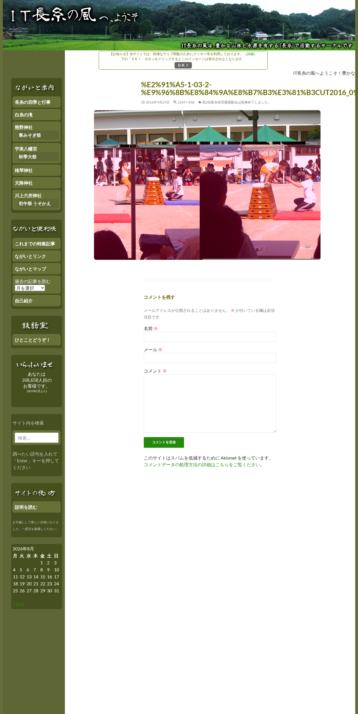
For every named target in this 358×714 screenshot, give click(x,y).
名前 (151, 328)
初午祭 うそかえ (35, 203)
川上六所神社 (28, 195)
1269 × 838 (186, 102)
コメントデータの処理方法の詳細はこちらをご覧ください (202, 464)
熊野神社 (24, 127)
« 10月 (19, 604)
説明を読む (26, 507)
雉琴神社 (24, 170)
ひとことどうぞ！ (33, 339)
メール (153, 349)
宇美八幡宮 (26, 148)
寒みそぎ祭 (30, 135)
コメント (155, 370)
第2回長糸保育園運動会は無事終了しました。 (236, 102)
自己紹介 (24, 300)
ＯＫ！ (183, 65)
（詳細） (250, 54)
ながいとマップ (30, 268)
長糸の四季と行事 (33, 102)
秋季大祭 (28, 156)
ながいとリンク (30, 256)
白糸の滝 (24, 114)
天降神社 (24, 182)
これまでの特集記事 (35, 243)
